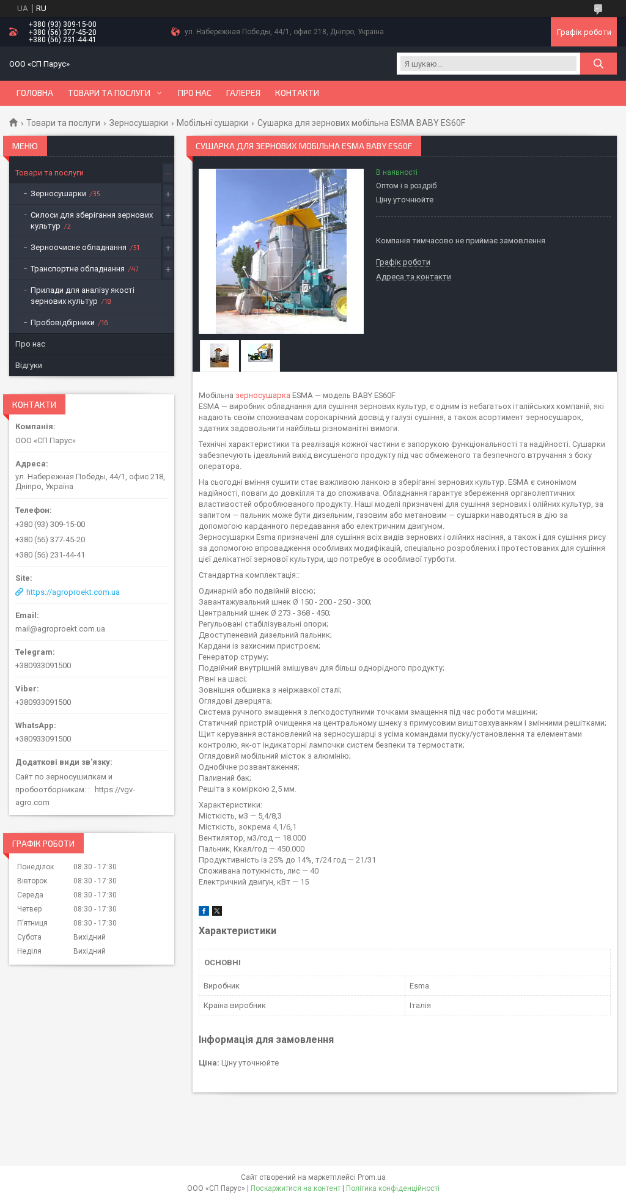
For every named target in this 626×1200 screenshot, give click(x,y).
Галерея (243, 93)
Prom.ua (372, 1177)
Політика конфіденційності (393, 1188)
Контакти (297, 93)
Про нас (195, 93)
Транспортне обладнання (78, 268)
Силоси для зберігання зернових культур (92, 220)
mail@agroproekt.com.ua (60, 628)
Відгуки (28, 365)
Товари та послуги (109, 93)
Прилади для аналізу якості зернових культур (82, 295)
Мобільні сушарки (212, 123)
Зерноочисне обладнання (79, 247)
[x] (217, 913)
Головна (35, 93)
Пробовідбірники (63, 322)
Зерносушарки (138, 123)
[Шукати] (598, 64)
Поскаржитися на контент (296, 1188)
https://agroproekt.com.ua (73, 592)
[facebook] (204, 913)
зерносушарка (262, 395)
